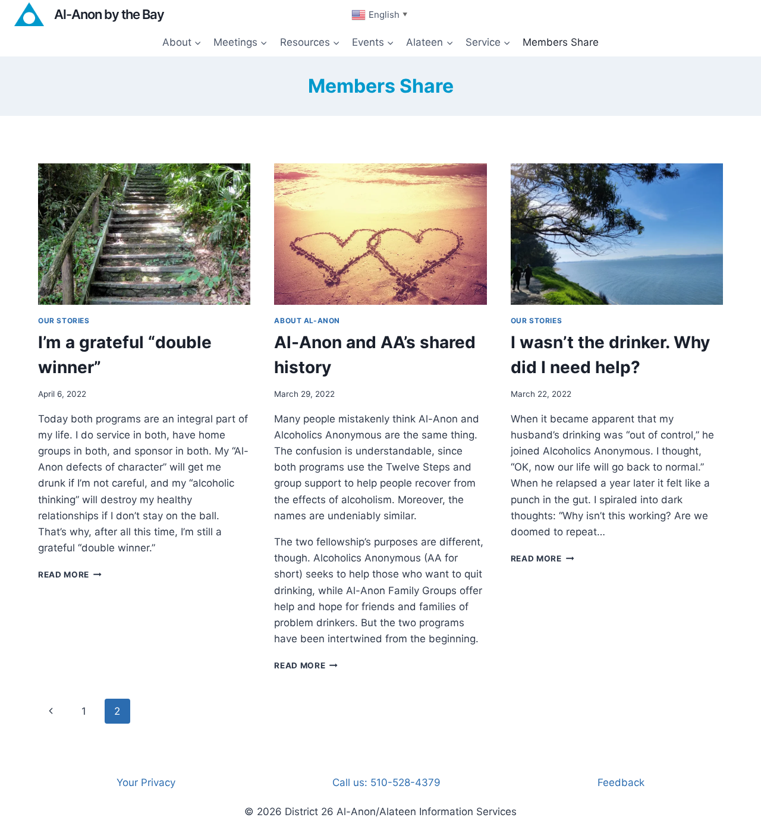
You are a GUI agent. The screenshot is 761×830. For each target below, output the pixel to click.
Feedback (621, 782)
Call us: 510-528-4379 (386, 782)
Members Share (561, 42)
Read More (70, 574)
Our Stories (64, 320)
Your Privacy (146, 782)
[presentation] (144, 234)
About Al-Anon (307, 320)
